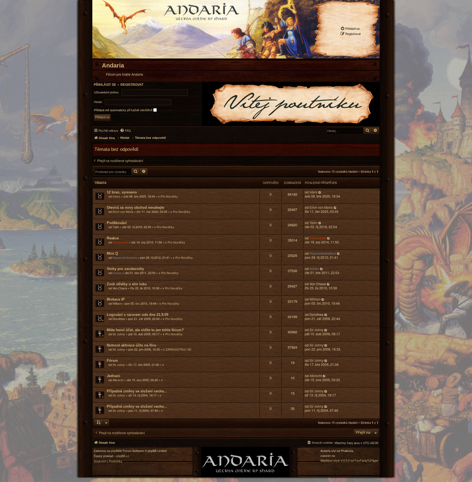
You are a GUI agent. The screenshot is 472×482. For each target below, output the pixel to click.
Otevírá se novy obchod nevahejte (135, 207)
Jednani (113, 376)
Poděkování (117, 223)
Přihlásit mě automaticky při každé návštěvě (123, 109)
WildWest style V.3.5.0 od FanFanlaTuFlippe (349, 460)
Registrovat (131, 84)
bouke (117, 273)
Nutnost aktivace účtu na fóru (131, 345)
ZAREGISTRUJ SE (178, 349)
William (117, 303)
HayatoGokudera (125, 257)
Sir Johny (119, 334)
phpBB (115, 450)
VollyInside (120, 242)
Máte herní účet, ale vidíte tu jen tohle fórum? (145, 330)
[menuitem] (350, 28)
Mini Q (112, 253)
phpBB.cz (122, 456)
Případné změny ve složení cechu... (137, 391)
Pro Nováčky (169, 196)
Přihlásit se (105, 84)
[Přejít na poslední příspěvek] (320, 192)
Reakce (113, 238)
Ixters (116, 196)
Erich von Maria (123, 211)
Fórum (112, 360)
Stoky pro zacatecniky (125, 269)
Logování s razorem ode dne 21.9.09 (137, 315)
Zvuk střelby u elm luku (127, 284)
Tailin (116, 227)
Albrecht (118, 380)
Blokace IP (116, 299)
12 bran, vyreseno (122, 192)
